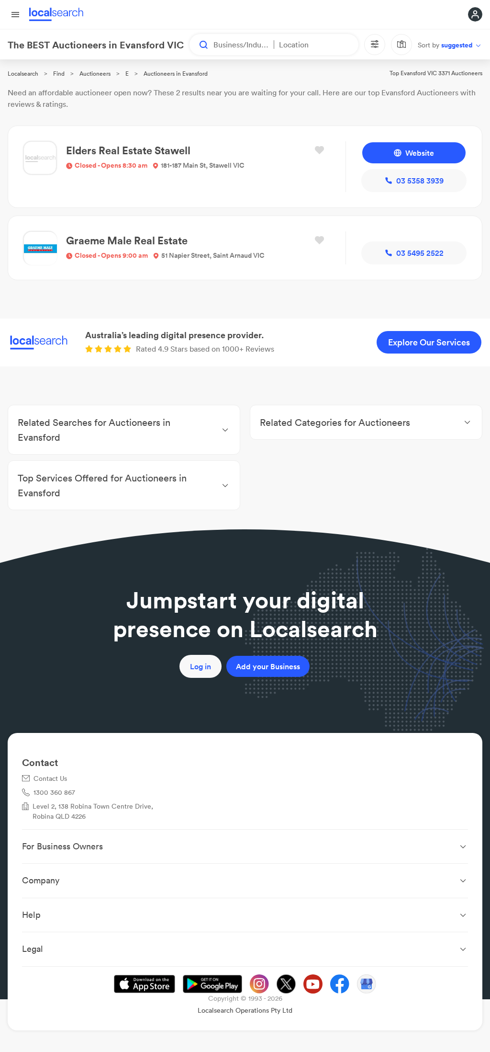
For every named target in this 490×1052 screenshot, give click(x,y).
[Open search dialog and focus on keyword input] (199, 44)
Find (59, 73)
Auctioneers (95, 73)
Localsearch (23, 73)
